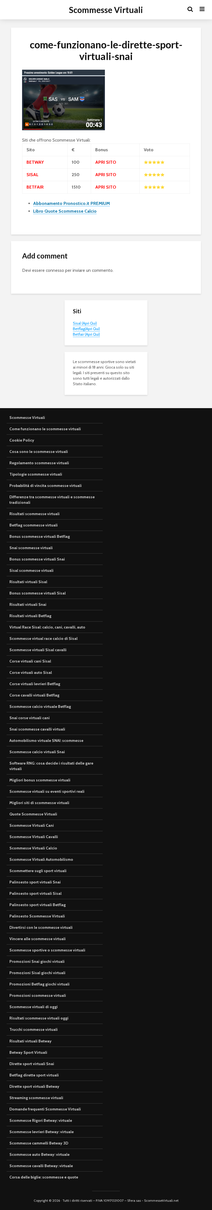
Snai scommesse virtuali (31, 547)
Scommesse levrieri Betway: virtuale (41, 1131)
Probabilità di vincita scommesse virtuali (45, 485)
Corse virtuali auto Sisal (30, 672)
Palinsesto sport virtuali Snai (35, 882)
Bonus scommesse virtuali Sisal (37, 593)
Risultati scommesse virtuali (34, 513)
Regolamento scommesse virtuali (39, 462)
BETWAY (35, 162)
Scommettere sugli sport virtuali (38, 870)
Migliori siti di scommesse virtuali (39, 802)
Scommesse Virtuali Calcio (33, 848)
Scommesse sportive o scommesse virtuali (47, 950)
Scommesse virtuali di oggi (33, 1006)
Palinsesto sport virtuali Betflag (37, 904)
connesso (55, 270)
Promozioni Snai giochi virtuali (37, 961)
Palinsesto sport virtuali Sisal (35, 893)
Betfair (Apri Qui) (86, 334)
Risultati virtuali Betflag (30, 615)
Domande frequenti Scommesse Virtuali (45, 1109)
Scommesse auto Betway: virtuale (39, 1154)
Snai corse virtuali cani (29, 717)
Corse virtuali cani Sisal (30, 661)
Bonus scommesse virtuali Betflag (39, 536)
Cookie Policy (21, 440)
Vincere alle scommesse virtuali (37, 938)
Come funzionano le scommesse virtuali (45, 428)
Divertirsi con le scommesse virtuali (41, 927)
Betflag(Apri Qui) (86, 328)
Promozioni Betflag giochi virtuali (39, 984)
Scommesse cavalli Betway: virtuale (41, 1165)
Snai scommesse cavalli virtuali (37, 729)
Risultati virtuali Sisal (28, 581)
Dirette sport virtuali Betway (34, 1086)
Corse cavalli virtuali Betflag (34, 695)
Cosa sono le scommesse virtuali (38, 451)
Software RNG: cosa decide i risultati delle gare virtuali (51, 766)
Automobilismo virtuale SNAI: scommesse (46, 740)
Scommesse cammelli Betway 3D (38, 1143)
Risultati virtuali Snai (27, 604)
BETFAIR (35, 187)
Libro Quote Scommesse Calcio (65, 211)
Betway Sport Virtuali (28, 1052)
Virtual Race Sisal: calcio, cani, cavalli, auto (47, 627)
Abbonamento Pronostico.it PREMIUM (71, 203)
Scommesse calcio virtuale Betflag (40, 706)
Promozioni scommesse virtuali (37, 995)
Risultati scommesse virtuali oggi (38, 1018)
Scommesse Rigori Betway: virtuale (40, 1120)
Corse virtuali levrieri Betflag (34, 683)
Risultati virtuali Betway (30, 1041)
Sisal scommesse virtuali (31, 570)
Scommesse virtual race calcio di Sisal (43, 638)
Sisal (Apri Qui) (85, 323)
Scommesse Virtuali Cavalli (33, 836)
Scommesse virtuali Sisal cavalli (38, 649)
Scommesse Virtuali (106, 10)
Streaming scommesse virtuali (36, 1097)
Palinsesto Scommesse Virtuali (37, 916)
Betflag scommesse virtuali (33, 525)
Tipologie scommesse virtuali (35, 474)
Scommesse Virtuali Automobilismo (41, 859)
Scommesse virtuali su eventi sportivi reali (46, 791)
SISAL (32, 174)
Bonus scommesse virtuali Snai (37, 559)
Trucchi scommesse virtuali (33, 1029)
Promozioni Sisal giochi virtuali (37, 972)
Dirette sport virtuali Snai (31, 1063)
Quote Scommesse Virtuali (33, 814)
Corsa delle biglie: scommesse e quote (43, 1177)
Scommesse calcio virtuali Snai (37, 751)
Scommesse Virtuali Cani (31, 825)
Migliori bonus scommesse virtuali (39, 780)
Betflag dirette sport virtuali (34, 1075)
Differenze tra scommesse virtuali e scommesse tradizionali (52, 499)
